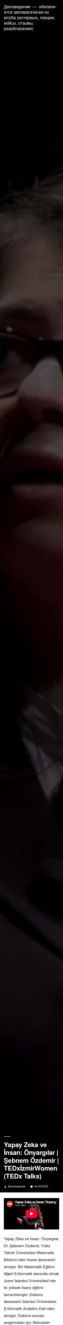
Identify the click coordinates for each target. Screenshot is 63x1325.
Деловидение (17, 6)
